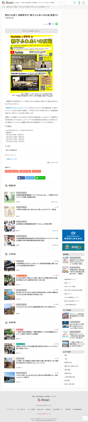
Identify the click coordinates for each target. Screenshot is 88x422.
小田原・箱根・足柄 (69, 377)
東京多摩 (67, 380)
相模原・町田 (68, 362)
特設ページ (67, 283)
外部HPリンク (10, 159)
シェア (22, 177)
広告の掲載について (58, 409)
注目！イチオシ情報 (69, 286)
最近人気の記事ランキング (71, 301)
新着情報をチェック (69, 279)
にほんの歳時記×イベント (71, 297)
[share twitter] (53, 24)
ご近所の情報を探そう (70, 304)
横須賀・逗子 (68, 373)
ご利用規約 (68, 409)
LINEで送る (41, 177)
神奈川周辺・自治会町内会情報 (73, 290)
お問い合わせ (40, 409)
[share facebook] (50, 24)
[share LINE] (57, 24)
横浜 (65, 355)
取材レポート (68, 294)
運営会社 (48, 409)
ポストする (31, 177)
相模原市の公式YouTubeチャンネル (17, 108)
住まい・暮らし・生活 (12, 171)
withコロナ (37, 171)
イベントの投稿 (31, 409)
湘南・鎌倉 (67, 370)
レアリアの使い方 (21, 409)
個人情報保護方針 (77, 409)
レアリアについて (10, 409)
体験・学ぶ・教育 (25, 171)
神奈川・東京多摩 (69, 384)
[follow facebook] (44, 413)
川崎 (65, 359)
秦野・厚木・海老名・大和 (71, 366)
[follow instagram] (49, 413)
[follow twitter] (47, 413)
